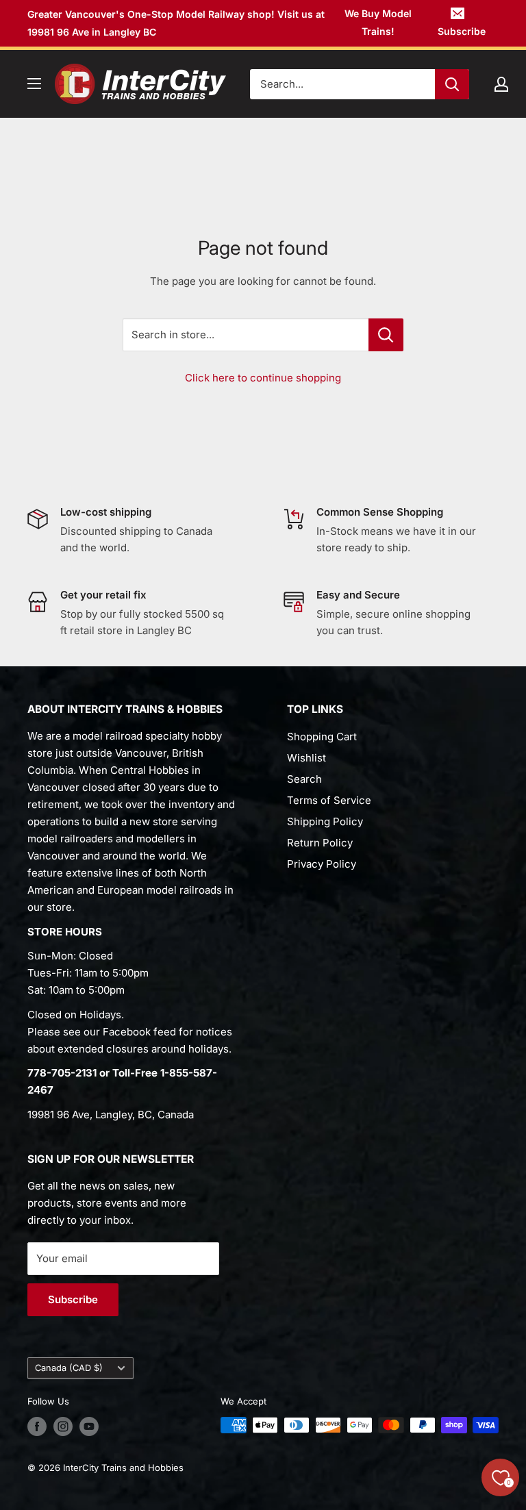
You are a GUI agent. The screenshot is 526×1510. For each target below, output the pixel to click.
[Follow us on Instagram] (63, 1426)
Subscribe (462, 31)
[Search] (452, 84)
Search (304, 778)
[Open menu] (34, 83)
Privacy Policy (321, 863)
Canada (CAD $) (69, 1368)
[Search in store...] (385, 334)
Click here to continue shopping (263, 377)
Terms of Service (329, 800)
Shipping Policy (325, 821)
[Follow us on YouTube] (89, 1426)
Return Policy (320, 842)
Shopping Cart (322, 736)
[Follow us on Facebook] (37, 1426)
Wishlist (306, 757)
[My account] (501, 84)
